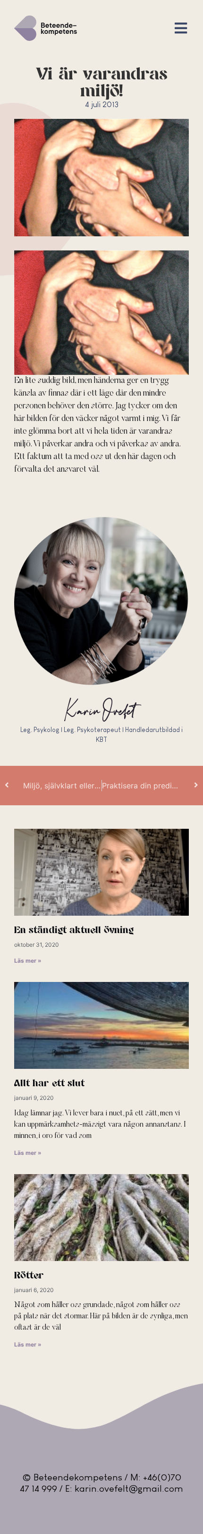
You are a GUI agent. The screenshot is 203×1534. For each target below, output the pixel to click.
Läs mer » (28, 960)
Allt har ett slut (49, 1083)
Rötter (29, 1275)
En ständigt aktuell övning (74, 930)
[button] (180, 28)
